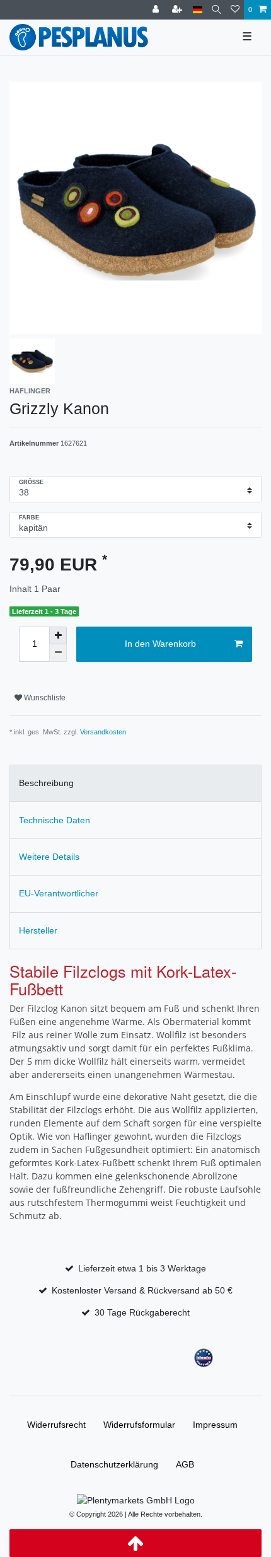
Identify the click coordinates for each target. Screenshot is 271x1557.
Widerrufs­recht (56, 1425)
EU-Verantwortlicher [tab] (58, 893)
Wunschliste (44, 697)
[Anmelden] (157, 10)
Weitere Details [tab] (49, 857)
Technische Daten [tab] (54, 820)
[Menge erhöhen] (58, 635)
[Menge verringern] (58, 653)
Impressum (215, 1425)
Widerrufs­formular (139, 1425)
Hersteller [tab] (38, 930)
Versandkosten (103, 732)
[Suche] (216, 10)
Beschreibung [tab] (46, 783)
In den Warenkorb (160, 644)
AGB (185, 1464)
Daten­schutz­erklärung (114, 1464)
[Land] (197, 10)
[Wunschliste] (235, 10)
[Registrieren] (178, 10)
